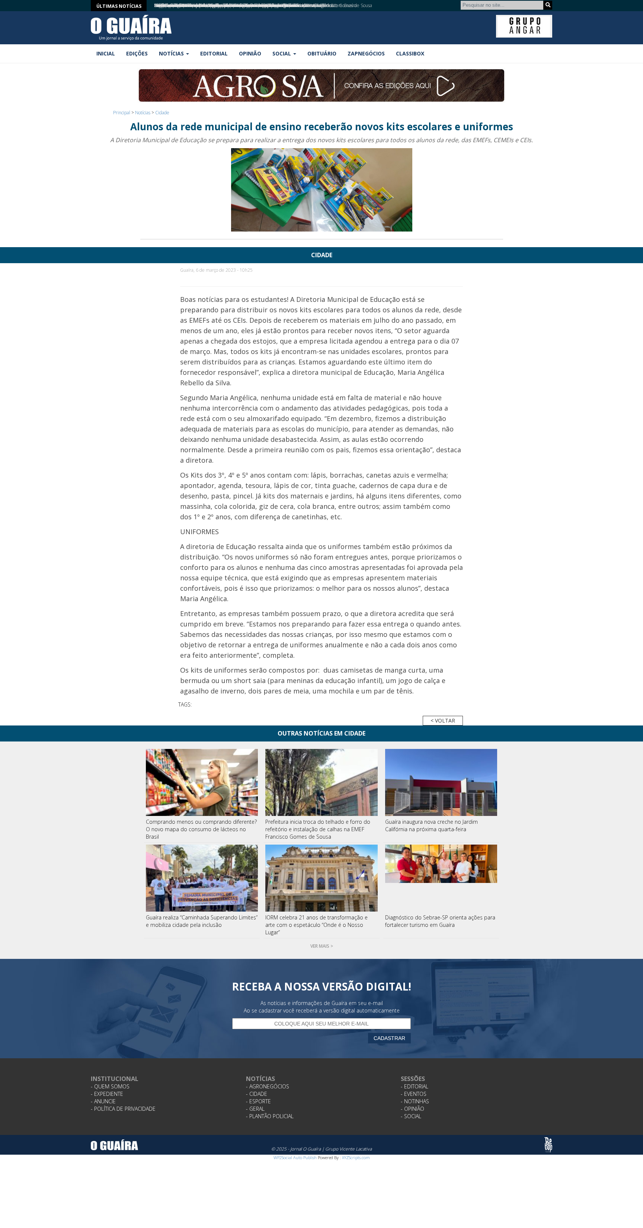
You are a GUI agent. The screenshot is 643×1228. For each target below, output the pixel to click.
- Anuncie (103, 1101)
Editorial (214, 53)
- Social (411, 1116)
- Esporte (258, 1101)
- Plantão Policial (270, 1116)
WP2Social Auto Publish (295, 1157)
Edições (137, 53)
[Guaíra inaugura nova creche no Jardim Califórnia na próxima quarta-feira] (441, 782)
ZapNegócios (366, 53)
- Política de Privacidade (123, 1108)
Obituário (321, 53)
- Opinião (412, 1108)
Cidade (162, 112)
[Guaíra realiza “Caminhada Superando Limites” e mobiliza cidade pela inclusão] (202, 878)
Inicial (105, 53)
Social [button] (282, 53)
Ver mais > (321, 946)
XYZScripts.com (356, 1157)
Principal (121, 112)
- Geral (255, 1108)
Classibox (410, 53)
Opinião (250, 53)
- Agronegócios (267, 1086)
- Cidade (256, 1093)
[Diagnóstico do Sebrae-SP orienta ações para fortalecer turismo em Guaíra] (441, 878)
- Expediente (107, 1093)
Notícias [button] (172, 53)
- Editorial (414, 1086)
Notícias (142, 112)
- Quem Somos (110, 1086)
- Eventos (413, 1093)
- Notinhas (415, 1101)
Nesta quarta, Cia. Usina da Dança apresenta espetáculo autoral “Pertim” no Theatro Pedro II (245, 5)
